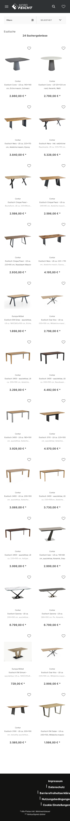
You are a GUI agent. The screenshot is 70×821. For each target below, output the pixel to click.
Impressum (55, 781)
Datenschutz (56, 787)
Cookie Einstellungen (56, 805)
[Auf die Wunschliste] (29, 48)
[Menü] (6, 6)
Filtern (9, 20)
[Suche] (53, 6)
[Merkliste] (63, 6)
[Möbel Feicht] (22, 6)
